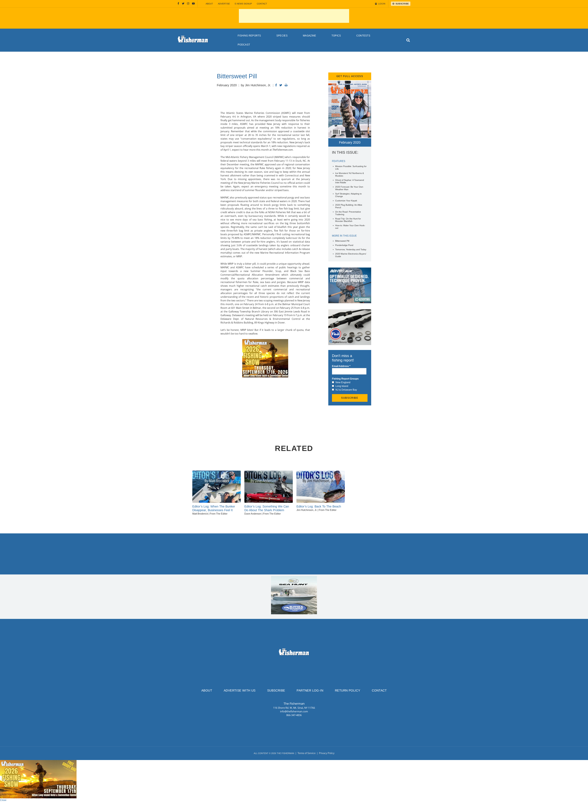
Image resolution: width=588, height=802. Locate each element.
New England (342, 382)
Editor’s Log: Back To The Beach (318, 506)
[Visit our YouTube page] (193, 3)
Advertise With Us (240, 690)
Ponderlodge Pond (344, 245)
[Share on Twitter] (280, 85)
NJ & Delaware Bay (346, 389)
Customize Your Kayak (346, 200)
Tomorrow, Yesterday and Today (350, 249)
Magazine (309, 35)
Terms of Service (307, 753)
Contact (262, 3)
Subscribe (276, 690)
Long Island (341, 386)
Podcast (244, 44)
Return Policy (347, 690)
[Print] (286, 85)
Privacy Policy (326, 753)
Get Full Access (349, 76)
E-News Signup (243, 3)
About (209, 3)
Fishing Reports (249, 35)
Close (3, 800)
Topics (336, 35)
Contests (363, 35)
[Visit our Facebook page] (178, 3)
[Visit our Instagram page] (188, 3)
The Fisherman (193, 40)
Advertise (224, 3)
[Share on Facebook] (276, 85)
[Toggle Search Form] (408, 40)
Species (282, 35)
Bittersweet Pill (342, 241)
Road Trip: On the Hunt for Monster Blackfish (348, 219)
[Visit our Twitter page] (183, 3)
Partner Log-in (310, 690)
